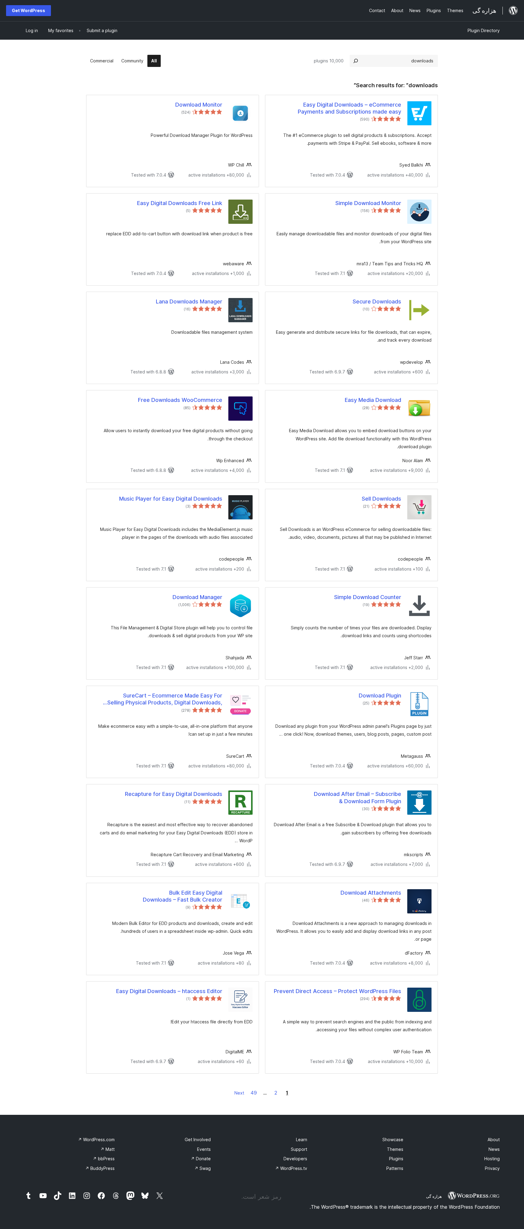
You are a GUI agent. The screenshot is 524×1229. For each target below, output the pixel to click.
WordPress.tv (291, 1168)
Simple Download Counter (367, 597)
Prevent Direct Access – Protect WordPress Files (337, 991)
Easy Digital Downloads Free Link (179, 203)
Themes (395, 1149)
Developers (295, 1158)
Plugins (396, 1158)
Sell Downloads (381, 498)
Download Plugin (380, 695)
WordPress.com (96, 1139)
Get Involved (198, 1139)
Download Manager (197, 597)
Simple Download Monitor (368, 203)
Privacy (492, 1168)
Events (204, 1149)
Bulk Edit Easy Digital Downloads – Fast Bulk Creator (182, 896)
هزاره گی (434, 1196)
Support (299, 1149)
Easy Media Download (373, 400)
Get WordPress (28, 10)
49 (253, 1093)
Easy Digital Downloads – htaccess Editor (169, 991)
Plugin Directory (484, 30)
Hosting (492, 1158)
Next (239, 1092)
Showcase (392, 1139)
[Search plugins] (356, 61)
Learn (301, 1139)
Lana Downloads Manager (189, 301)
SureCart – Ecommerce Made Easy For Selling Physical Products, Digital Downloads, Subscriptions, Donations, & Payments (164, 699)
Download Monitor (198, 104)
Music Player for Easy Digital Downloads (170, 498)
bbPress (104, 1158)
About (494, 1139)
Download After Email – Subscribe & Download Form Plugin (357, 797)
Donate (201, 1158)
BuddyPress (100, 1168)
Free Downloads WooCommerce (180, 400)
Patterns (394, 1168)
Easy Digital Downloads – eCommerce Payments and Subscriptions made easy (349, 108)
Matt (107, 1149)
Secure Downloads (377, 301)
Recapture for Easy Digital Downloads (173, 794)
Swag (202, 1168)
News (494, 1149)
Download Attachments (371, 892)
